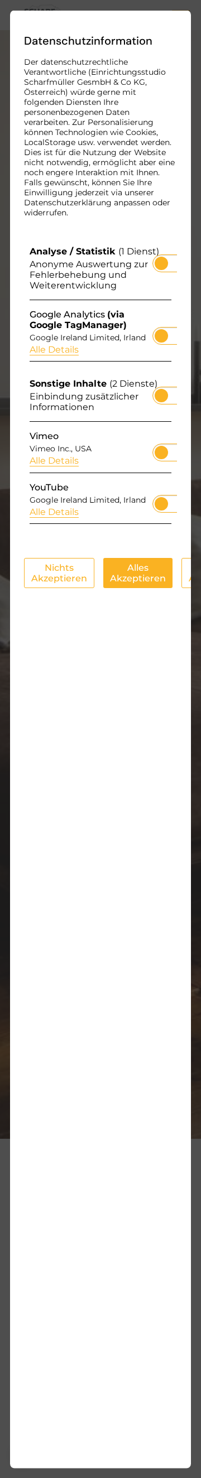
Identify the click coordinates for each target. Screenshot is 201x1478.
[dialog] (100, 739)
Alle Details (54, 349)
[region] (100, 387)
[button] (161, 262)
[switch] (161, 259)
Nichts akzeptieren (59, 572)
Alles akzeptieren (138, 572)
